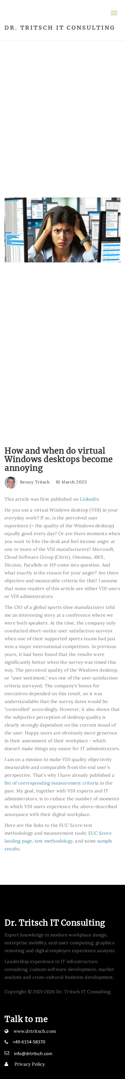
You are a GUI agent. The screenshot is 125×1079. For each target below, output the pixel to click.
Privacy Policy (29, 1064)
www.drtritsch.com (35, 1031)
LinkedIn (89, 499)
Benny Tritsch (34, 482)
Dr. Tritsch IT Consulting (60, 27)
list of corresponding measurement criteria (52, 783)
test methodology (54, 841)
